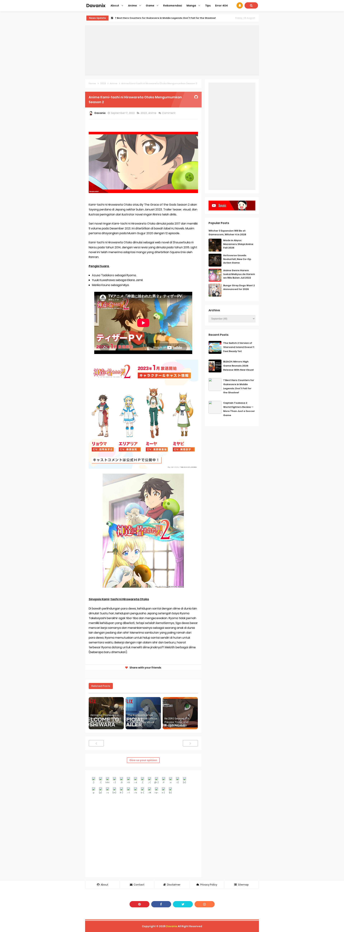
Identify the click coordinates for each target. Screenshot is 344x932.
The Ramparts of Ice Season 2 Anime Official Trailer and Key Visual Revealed (142, 720)
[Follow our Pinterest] (139, 904)
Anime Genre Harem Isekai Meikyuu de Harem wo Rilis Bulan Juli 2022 (239, 274)
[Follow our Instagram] (204, 904)
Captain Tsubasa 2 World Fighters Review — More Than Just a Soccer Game (162, 18)
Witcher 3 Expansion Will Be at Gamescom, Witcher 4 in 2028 (227, 232)
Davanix (171, 926)
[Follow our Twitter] (183, 904)
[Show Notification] (239, 5)
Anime (152, 113)
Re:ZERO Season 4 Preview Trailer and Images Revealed (176, 722)
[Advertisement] (172, 50)
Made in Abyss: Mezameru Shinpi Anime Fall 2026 (238, 244)
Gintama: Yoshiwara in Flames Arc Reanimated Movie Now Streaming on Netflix (105, 720)
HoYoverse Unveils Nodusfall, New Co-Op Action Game (237, 259)
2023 (144, 113)
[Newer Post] (96, 743)
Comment (169, 113)
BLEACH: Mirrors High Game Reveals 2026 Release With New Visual (238, 366)
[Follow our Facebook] (161, 904)
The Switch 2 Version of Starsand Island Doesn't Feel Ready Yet (238, 347)
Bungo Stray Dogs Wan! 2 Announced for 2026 (239, 287)
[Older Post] (190, 743)
